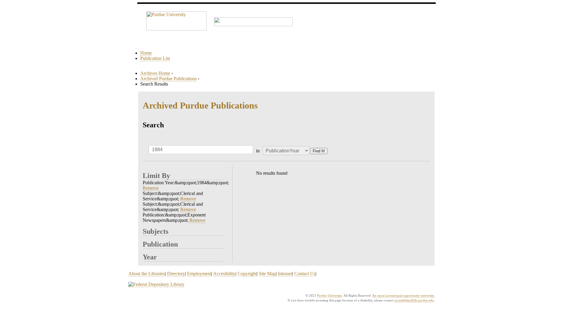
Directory (176, 273)
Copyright (247, 273)
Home (146, 52)
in (258, 150)
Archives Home (155, 73)
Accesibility (224, 273)
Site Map (267, 273)
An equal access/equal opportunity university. (403, 295)
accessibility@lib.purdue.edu (414, 300)
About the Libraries (146, 273)
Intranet (285, 273)
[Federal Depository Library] (156, 284)
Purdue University (329, 295)
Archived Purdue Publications (168, 78)
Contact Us (304, 273)
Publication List (155, 58)
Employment (199, 273)
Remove (150, 188)
